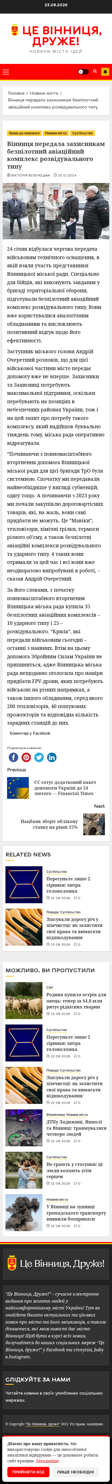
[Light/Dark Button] (83, 71)
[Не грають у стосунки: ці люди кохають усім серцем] (23, 1170)
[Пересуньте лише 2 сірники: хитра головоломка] (23, 884)
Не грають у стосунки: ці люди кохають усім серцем (74, 1170)
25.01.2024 (67, 175)
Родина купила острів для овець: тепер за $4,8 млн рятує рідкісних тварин (76, 1001)
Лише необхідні (75, 1472)
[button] (6, 71)
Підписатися (105, 72)
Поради (52, 912)
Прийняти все (28, 1472)
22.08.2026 (60, 898)
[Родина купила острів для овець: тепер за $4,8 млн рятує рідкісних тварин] (23, 1000)
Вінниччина (55, 1115)
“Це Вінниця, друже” (43, 1424)
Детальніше (47, 1460)
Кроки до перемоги (24, 133)
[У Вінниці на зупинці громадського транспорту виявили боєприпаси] (23, 1212)
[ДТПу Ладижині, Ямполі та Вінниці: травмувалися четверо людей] (23, 1127)
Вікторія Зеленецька (30, 175)
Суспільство (82, 133)
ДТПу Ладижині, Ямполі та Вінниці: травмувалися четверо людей (76, 1128)
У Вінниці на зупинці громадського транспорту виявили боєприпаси (76, 1213)
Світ (49, 987)
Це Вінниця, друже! (62, 37)
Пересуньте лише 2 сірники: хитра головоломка (68, 885)
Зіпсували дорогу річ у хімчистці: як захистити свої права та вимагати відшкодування (74, 928)
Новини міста (56, 133)
